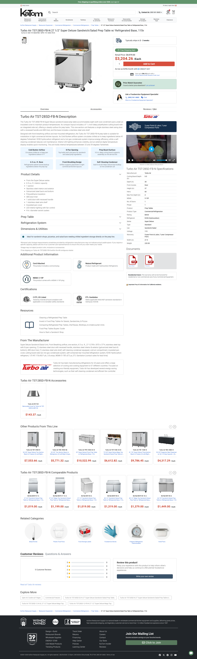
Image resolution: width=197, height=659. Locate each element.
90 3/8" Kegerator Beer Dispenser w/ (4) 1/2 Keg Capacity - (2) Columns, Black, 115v (166, 454)
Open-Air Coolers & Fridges (31, 598)
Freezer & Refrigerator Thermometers (136, 542)
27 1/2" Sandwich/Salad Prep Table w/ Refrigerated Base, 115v (87, 499)
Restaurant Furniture (111, 20)
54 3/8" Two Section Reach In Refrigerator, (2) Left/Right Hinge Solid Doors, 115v (60, 454)
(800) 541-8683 (133, 97)
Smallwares (69, 20)
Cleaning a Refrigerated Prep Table (53, 318)
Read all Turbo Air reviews (30, 585)
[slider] (142, 160)
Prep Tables (94, 25)
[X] (164, 655)
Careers (102, 634)
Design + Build (51, 631)
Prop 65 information (141, 284)
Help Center (25, 5)
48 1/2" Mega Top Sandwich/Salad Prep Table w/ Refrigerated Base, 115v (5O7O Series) (139, 500)
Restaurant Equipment (27, 20)
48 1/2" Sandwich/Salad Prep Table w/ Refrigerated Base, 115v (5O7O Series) (113, 500)
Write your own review (145, 576)
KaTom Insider (105, 644)
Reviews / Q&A (150, 109)
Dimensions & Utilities (34, 228)
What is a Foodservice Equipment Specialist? (139, 100)
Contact (102, 637)
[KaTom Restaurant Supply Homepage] (31, 12)
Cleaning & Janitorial (96, 20)
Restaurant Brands (53, 634)
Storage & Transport (142, 20)
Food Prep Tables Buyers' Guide (52, 329)
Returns (76, 634)
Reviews (102, 647)
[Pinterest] (168, 655)
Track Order (77, 631)
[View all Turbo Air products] (151, 116)
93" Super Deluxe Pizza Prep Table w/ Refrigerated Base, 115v (86, 453)
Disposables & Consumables (127, 20)
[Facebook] (160, 655)
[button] (168, 12)
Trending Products (53, 647)
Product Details (30, 174)
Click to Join (153, 642)
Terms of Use (111, 655)
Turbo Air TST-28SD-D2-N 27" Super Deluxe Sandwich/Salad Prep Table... (90, 598)
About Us (103, 631)
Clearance (170, 20)
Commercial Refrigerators (81, 25)
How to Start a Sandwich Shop (51, 332)
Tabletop (83, 20)
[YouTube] (175, 655)
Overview (44, 109)
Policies (76, 644)
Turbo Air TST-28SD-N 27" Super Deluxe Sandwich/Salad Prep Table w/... (145, 598)
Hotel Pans (161, 542)
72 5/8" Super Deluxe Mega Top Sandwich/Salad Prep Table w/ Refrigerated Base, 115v (113, 454)
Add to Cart (149, 64)
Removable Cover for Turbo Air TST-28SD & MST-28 (33, 407)
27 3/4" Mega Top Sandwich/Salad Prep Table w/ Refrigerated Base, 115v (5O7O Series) (60, 500)
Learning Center (79, 647)
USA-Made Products (54, 644)
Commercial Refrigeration (42, 20)
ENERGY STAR (51, 641)
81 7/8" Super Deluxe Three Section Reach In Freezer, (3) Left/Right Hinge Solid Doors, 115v (140, 454)
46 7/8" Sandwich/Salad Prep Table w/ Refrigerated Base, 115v (166, 499)
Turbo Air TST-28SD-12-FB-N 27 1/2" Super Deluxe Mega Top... (90, 603)
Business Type (156, 20)
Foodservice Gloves (110, 542)
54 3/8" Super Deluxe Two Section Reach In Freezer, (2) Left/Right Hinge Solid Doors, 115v (33, 454)
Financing (76, 637)
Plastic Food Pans (59, 542)
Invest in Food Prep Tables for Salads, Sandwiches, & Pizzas (63, 321)
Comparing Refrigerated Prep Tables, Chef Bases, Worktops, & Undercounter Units (71, 325)
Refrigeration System (33, 222)
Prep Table (27, 216)
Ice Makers (56, 20)
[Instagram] (171, 655)
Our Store (103, 641)
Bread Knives (33, 542)
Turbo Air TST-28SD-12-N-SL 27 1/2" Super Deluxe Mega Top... (43, 603)
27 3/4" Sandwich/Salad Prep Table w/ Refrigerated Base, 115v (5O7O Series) (33, 500)
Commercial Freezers (52, 598)
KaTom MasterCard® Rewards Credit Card (147, 75)
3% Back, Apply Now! (169, 5)
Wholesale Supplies (53, 637)
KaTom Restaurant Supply (28, 25)
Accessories (96, 109)
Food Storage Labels (84, 542)
